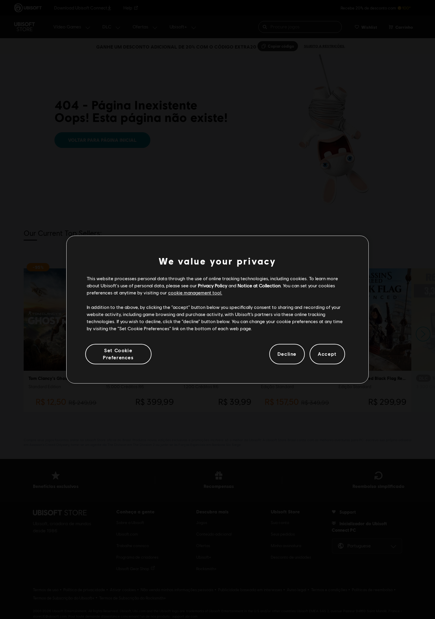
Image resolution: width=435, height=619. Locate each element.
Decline (287, 354)
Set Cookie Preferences (118, 353)
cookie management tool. (195, 293)
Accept (327, 354)
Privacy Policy (212, 285)
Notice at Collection (259, 285)
